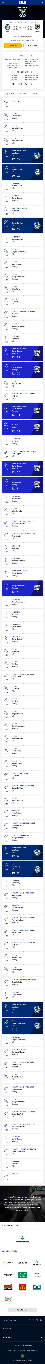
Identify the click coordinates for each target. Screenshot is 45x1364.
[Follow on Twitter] (37, 1320)
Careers (9, 1350)
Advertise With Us (32, 1350)
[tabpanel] (22, 641)
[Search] (42, 2)
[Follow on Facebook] (33, 1320)
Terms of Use (17, 1345)
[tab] (9, 93)
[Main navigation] (3, 2)
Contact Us (21, 1350)
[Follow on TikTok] (29, 1320)
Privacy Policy (27, 1345)
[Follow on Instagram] (41, 1320)
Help (15, 1350)
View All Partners (22, 1310)
